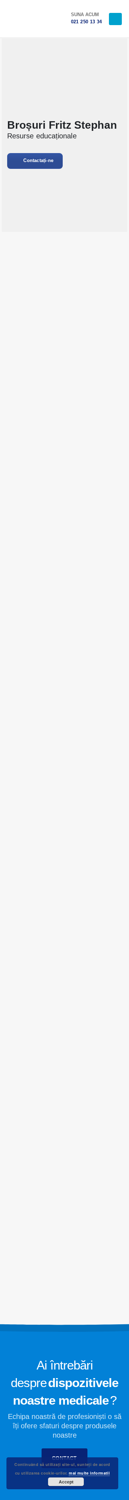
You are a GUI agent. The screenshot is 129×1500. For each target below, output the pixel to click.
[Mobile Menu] (115, 19)
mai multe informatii (89, 1473)
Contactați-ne (37, 160)
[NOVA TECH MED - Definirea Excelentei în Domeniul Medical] (21, 18)
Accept (66, 1481)
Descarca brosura (66, 430)
